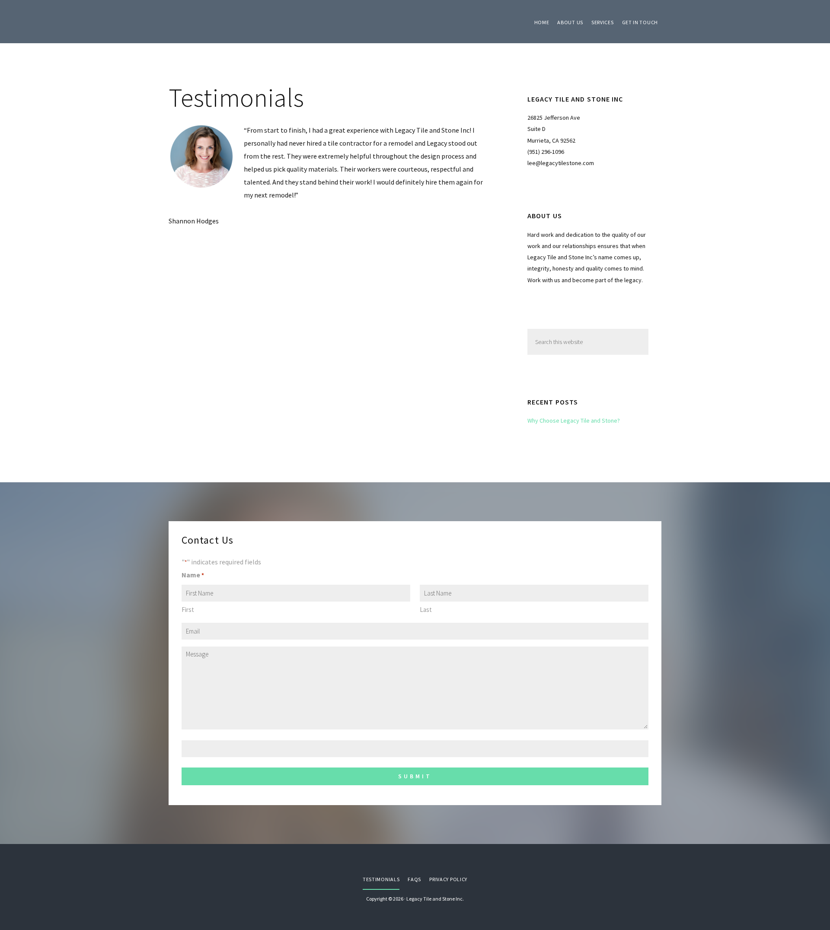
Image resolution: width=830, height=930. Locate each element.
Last (426, 609)
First (188, 609)
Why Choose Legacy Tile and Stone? (573, 420)
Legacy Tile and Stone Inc (233, 21)
